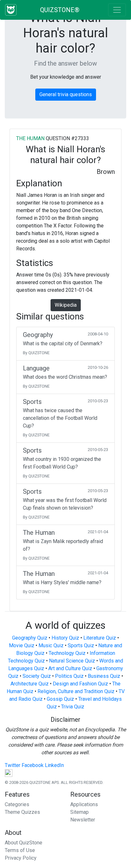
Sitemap (79, 812)
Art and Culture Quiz (70, 668)
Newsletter (82, 820)
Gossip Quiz (60, 699)
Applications (84, 804)
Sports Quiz (81, 645)
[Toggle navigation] (117, 10)
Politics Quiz (69, 676)
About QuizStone (23, 843)
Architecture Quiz (29, 684)
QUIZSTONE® (59, 10)
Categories (17, 804)
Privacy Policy (21, 858)
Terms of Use (20, 850)
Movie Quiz (21, 645)
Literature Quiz (99, 638)
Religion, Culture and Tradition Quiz (76, 691)
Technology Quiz (67, 653)
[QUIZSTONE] (11, 10)
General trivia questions (65, 94)
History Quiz (65, 638)
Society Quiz (37, 676)
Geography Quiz (29, 638)
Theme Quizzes (22, 812)
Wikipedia (66, 305)
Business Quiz (104, 676)
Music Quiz (51, 645)
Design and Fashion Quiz (80, 684)
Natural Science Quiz (72, 661)
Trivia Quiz (72, 707)
